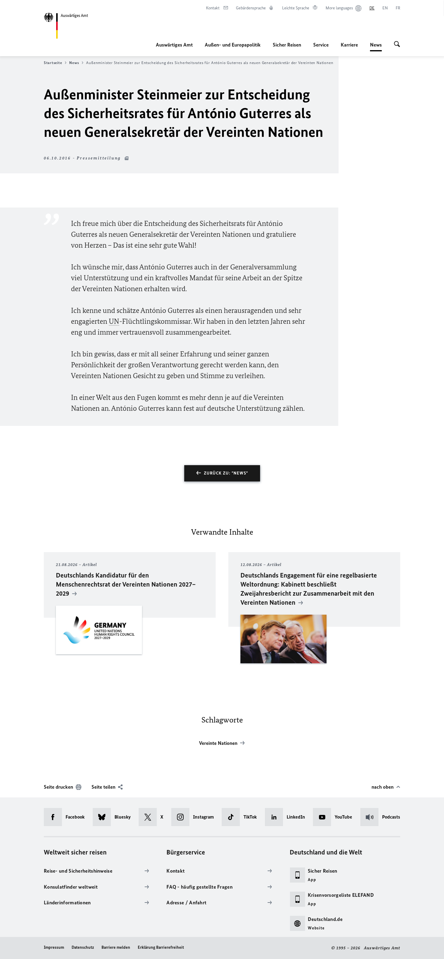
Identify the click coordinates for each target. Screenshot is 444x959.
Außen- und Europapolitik (233, 45)
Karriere (349, 45)
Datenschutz (83, 947)
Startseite (53, 62)
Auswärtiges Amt (174, 45)
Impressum (54, 947)
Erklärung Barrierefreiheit (161, 947)
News (376, 46)
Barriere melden (115, 947)
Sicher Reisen (287, 45)
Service (321, 45)
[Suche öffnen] (397, 44)
